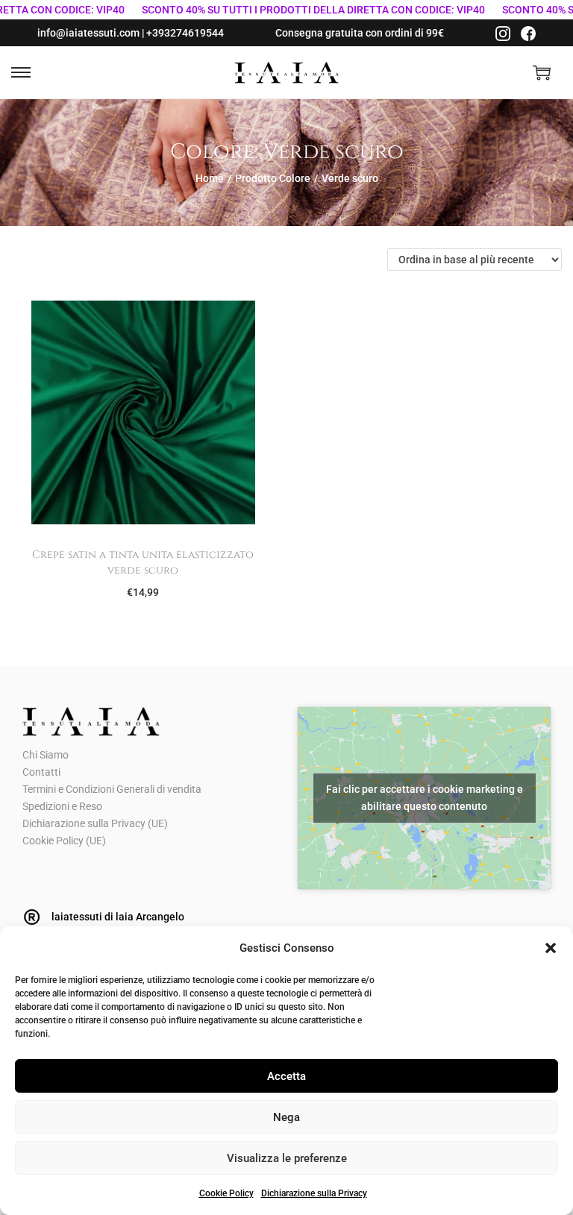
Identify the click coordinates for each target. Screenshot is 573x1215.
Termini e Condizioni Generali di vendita (111, 789)
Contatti (41, 772)
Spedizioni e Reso (62, 806)
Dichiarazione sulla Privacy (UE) (95, 823)
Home (209, 178)
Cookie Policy (226, 1193)
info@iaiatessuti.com (88, 33)
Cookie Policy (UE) (64, 841)
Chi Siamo (45, 755)
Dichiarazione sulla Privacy (314, 1193)
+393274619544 (185, 33)
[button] (550, 948)
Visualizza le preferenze (287, 1158)
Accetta (286, 1076)
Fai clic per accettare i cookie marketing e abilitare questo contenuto (424, 797)
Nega (286, 1117)
